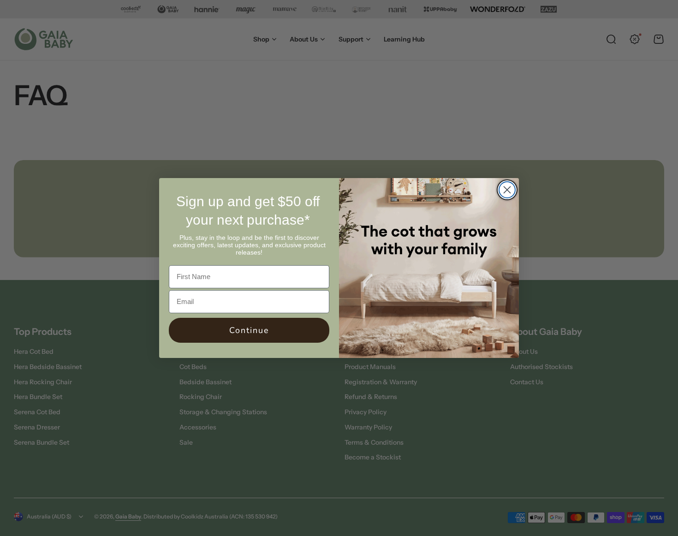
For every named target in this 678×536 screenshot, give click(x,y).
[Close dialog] (507, 190)
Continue (249, 330)
